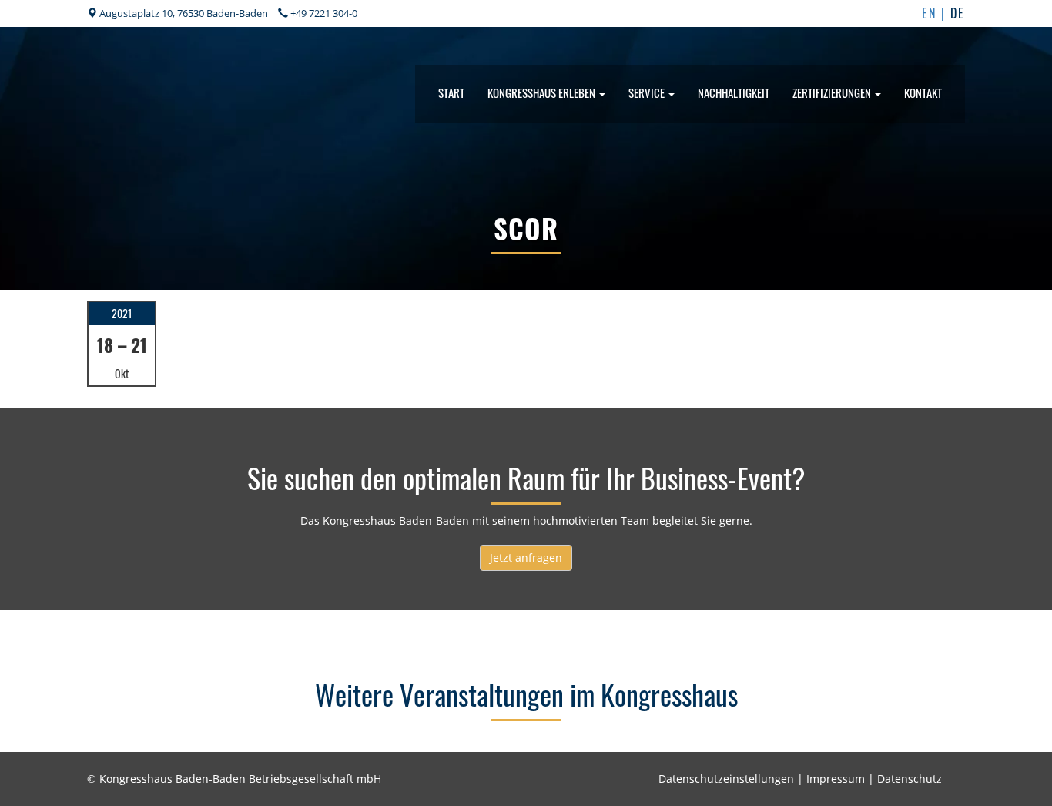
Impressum (835, 778)
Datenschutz (909, 778)
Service (647, 92)
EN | (936, 13)
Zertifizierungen (832, 92)
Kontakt (923, 92)
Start (451, 92)
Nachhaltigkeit (733, 92)
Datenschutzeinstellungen (726, 778)
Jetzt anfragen (526, 557)
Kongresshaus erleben (542, 92)
